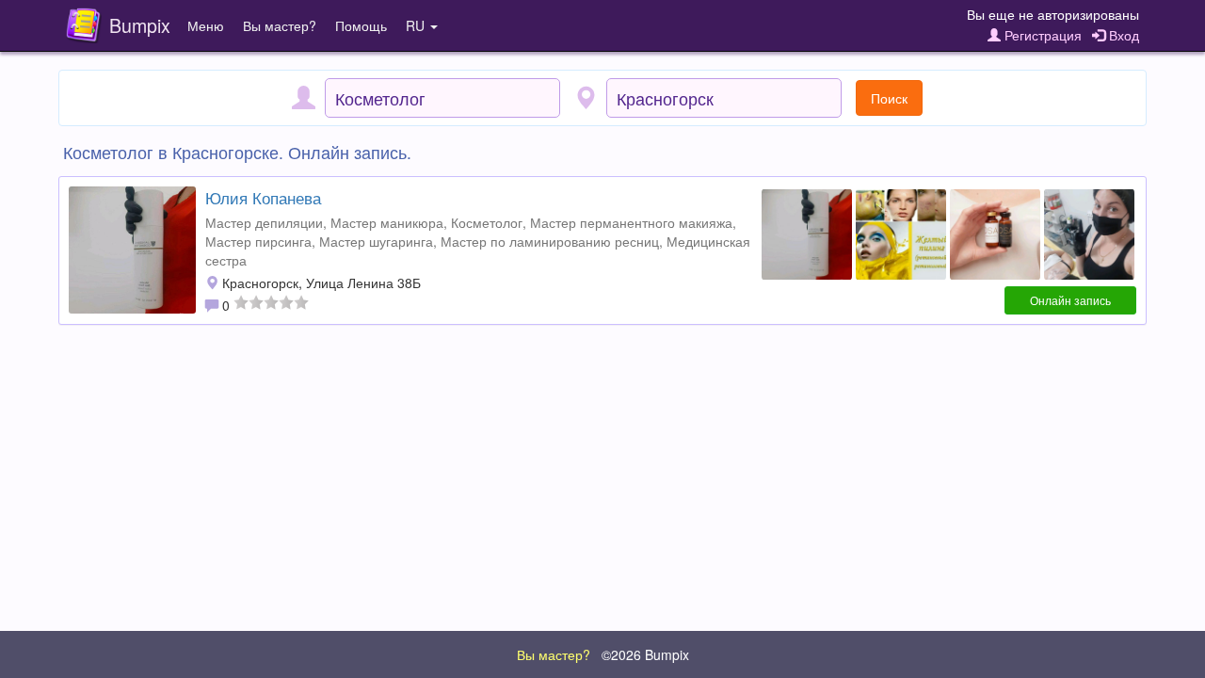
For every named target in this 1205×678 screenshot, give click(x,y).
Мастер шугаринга (376, 241)
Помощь (361, 25)
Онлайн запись (1070, 300)
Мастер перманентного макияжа (631, 222)
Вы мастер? (279, 25)
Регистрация (1041, 34)
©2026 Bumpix (645, 654)
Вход (1122, 34)
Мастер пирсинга (258, 241)
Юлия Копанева (263, 197)
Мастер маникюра (386, 222)
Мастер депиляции (264, 222)
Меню (205, 25)
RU (417, 25)
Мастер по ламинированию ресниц (550, 241)
